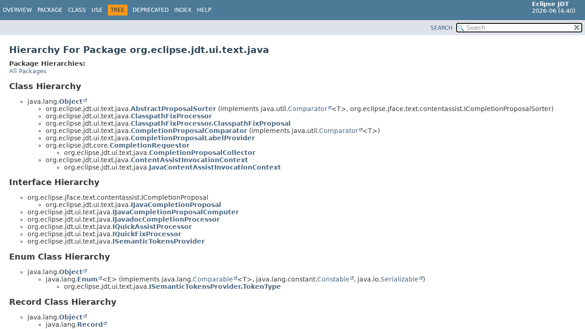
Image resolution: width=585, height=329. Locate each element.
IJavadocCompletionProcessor (166, 219)
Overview (17, 10)
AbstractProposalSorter (173, 108)
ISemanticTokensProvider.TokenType (215, 286)
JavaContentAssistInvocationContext (215, 167)
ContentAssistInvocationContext (189, 160)
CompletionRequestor (150, 145)
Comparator (307, 108)
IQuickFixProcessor (146, 234)
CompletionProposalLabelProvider (193, 138)
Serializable (400, 279)
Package (50, 10)
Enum (87, 279)
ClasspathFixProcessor (171, 116)
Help (204, 10)
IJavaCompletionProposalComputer (175, 212)
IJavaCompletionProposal (176, 204)
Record (90, 324)
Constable (333, 279)
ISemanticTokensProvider (158, 241)
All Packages (28, 71)
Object (71, 101)
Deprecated (151, 10)
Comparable (213, 279)
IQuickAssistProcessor (152, 226)
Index (182, 10)
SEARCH (441, 28)
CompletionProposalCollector (202, 152)
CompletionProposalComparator (189, 130)
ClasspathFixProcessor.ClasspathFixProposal (211, 123)
